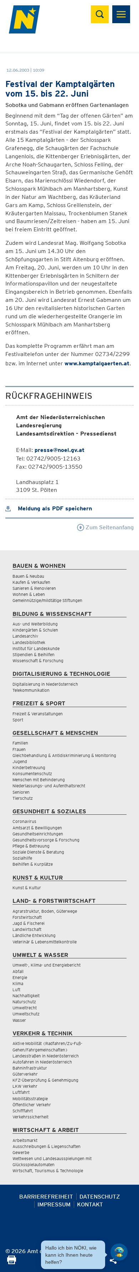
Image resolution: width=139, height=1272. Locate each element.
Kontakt (90, 1204)
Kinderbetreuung (28, 767)
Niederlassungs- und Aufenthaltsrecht (48, 785)
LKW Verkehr (24, 1086)
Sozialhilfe (22, 858)
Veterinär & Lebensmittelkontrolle (44, 941)
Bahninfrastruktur (29, 1068)
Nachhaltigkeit (26, 995)
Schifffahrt (22, 1110)
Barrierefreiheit (46, 1196)
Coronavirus (24, 821)
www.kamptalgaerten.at (97, 363)
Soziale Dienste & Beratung (38, 852)
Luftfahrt (21, 1092)
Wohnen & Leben (28, 594)
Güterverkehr (25, 1074)
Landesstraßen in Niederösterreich (45, 1056)
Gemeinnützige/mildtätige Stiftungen (47, 600)
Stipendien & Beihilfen (33, 654)
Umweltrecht (24, 1007)
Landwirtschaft (26, 929)
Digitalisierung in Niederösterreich (45, 684)
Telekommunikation (31, 690)
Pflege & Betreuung (31, 846)
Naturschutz (24, 1001)
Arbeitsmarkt (24, 1140)
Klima (17, 983)
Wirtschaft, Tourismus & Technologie (47, 1170)
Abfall (18, 971)
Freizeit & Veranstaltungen (37, 713)
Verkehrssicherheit (30, 1116)
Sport (17, 719)
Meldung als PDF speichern (54, 508)
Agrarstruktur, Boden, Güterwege (44, 911)
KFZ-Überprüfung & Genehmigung (45, 1080)
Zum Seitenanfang (109, 527)
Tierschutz (22, 798)
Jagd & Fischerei (28, 923)
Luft (16, 989)
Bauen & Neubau (28, 576)
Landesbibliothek (28, 642)
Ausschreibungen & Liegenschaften (46, 1146)
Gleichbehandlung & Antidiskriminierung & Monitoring (64, 755)
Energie (19, 977)
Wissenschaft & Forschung (37, 660)
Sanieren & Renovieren (34, 588)
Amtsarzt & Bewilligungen (37, 827)
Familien (20, 743)
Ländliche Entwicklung (34, 935)
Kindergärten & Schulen (35, 630)
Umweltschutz (26, 1013)
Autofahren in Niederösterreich (42, 1062)
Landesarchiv (25, 636)
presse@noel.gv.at (59, 450)
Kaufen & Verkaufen (31, 582)
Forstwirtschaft (27, 917)
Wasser (19, 1020)
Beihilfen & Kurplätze (32, 864)
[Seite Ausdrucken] (11, 1262)
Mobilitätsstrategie (30, 1098)
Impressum (54, 1204)
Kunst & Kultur (26, 887)
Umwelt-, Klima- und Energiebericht (46, 965)
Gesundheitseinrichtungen (37, 833)
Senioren (21, 792)
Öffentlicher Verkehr (31, 1104)
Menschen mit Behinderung (38, 779)
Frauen (19, 749)
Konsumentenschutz (32, 773)
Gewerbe (20, 1152)
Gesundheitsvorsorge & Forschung (45, 840)
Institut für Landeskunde (36, 648)
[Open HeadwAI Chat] (119, 1252)
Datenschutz (99, 1196)
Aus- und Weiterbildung (35, 624)
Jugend (19, 761)
